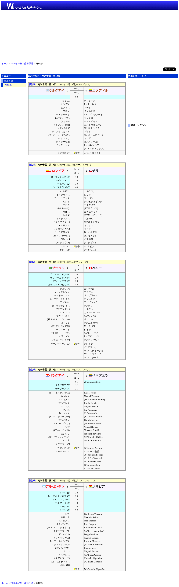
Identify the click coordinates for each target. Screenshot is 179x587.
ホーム (4, 63)
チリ (95, 170)
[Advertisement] (89, 35)
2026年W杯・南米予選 (21, 63)
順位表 (32, 84)
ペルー (97, 268)
